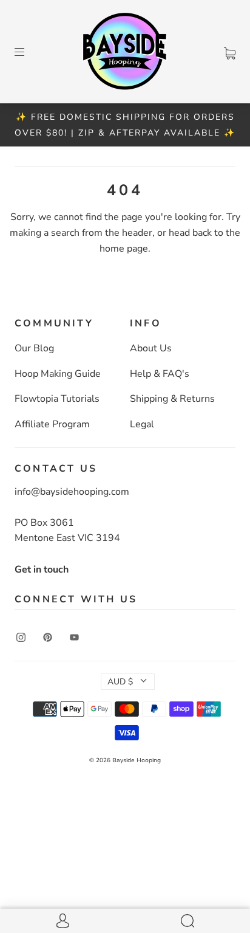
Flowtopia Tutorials (57, 398)
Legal (142, 424)
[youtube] (74, 637)
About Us (151, 348)
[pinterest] (47, 637)
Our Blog (34, 348)
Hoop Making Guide (58, 373)
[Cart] (229, 51)
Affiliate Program (52, 424)
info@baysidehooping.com (72, 491)
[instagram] (20, 637)
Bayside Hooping (136, 760)
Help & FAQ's (159, 373)
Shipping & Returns (172, 398)
